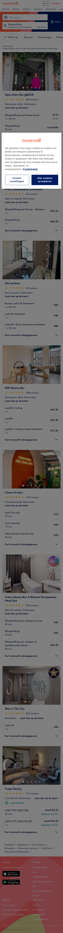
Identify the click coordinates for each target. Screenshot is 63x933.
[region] (32, 161)
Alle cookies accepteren (44, 180)
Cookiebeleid (30, 169)
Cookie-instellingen (17, 180)
